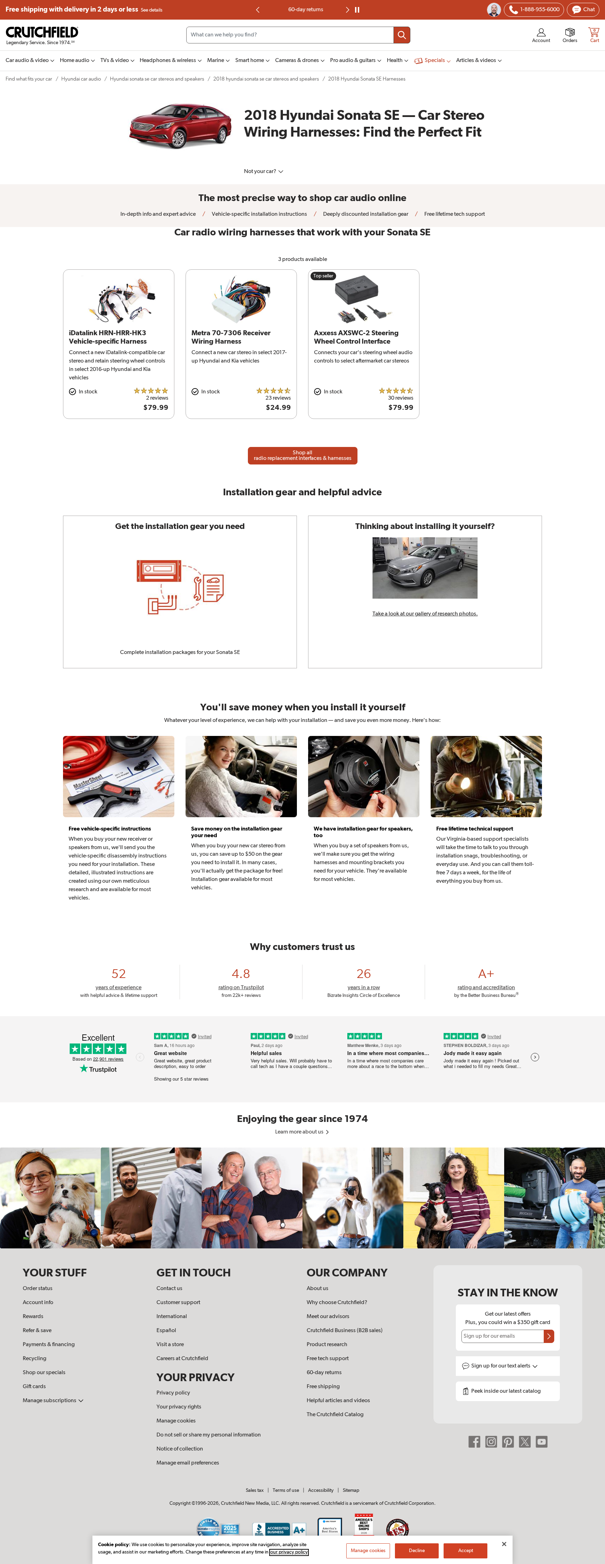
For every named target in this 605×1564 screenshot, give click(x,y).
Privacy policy (173, 1393)
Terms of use (286, 1490)
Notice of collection (180, 1449)
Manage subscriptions (50, 1401)
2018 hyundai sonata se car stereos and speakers (266, 79)
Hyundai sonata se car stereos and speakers (157, 79)
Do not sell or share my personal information (209, 1435)
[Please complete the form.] (549, 1336)
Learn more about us (300, 1132)
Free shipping (84, 9)
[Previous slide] (258, 9)
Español (166, 1331)
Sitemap (351, 1490)
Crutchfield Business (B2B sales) (345, 1331)
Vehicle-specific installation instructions (259, 214)
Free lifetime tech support (454, 214)
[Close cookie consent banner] (504, 1544)
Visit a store (170, 1345)
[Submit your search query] (402, 35)
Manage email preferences (188, 1463)
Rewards (33, 1317)
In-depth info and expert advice (158, 214)
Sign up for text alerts (501, 1366)
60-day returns (302, 10)
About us (317, 1288)
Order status (38, 1288)
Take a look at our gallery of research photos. (425, 614)
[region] (302, 1198)
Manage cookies (176, 1421)
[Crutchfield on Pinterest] (508, 1442)
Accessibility (321, 1490)
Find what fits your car (29, 79)
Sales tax (255, 1490)
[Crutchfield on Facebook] (474, 1442)
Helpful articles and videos (338, 1401)
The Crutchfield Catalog (335, 1415)
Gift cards (34, 1387)
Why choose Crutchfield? (337, 1302)
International (172, 1317)
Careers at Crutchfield (182, 1359)
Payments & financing (49, 1345)
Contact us (169, 1288)
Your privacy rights (179, 1407)
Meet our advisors (328, 1317)
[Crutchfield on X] (525, 1442)
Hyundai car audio (81, 79)
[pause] (357, 10)
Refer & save (37, 1331)
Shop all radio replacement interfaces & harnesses (303, 455)
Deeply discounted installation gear (365, 214)
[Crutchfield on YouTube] (542, 1442)
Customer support (178, 1302)
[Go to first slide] (347, 9)
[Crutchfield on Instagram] (491, 1442)
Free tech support (328, 1359)
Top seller (323, 276)
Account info (38, 1302)
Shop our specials (44, 1373)
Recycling (34, 1359)
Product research (327, 1345)
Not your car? (260, 171)
